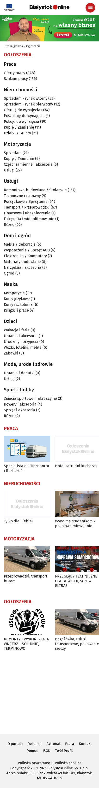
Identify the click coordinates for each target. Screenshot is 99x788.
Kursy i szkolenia (18, 304)
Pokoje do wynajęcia (21, 121)
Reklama (35, 744)
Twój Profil (64, 751)
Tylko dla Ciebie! (18, 521)
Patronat (53, 744)
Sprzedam (13, 153)
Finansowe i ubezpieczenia (27, 213)
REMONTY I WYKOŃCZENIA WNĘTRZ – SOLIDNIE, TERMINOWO (26, 643)
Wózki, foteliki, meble (23, 347)
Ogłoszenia (33, 46)
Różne (9, 224)
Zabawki (11, 353)
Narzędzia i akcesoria (22, 267)
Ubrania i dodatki (19, 373)
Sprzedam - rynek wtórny (25, 98)
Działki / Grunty (17, 133)
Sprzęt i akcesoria (19, 410)
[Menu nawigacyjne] (90, 8)
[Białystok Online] (49, 7)
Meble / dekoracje (20, 244)
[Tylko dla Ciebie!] (27, 504)
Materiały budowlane (22, 261)
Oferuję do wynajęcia (22, 110)
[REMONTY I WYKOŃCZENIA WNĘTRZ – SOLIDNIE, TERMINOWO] (27, 622)
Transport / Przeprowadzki (27, 207)
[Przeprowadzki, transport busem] (27, 559)
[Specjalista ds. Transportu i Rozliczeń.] (27, 449)
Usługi (9, 170)
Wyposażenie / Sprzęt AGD (27, 250)
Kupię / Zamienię (19, 127)
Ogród (9, 273)
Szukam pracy (16, 78)
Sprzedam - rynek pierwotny (28, 104)
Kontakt (85, 744)
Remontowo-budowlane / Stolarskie (35, 190)
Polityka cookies (68, 763)
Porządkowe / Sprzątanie (26, 201)
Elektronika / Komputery (25, 256)
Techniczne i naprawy (22, 195)
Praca (69, 744)
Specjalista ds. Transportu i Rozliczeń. (26, 468)
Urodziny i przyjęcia (21, 341)
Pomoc (32, 751)
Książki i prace (16, 310)
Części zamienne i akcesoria (28, 164)
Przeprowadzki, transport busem (25, 578)
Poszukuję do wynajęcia (24, 115)
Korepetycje (14, 293)
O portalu (15, 744)
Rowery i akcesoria (20, 404)
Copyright (18, 768)
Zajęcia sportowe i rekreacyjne (30, 398)
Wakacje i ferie (17, 330)
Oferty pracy (14, 73)
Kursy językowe (17, 298)
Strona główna (13, 46)
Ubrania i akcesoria (21, 336)
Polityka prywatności (34, 763)
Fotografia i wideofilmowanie (29, 219)
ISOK (46, 751)
